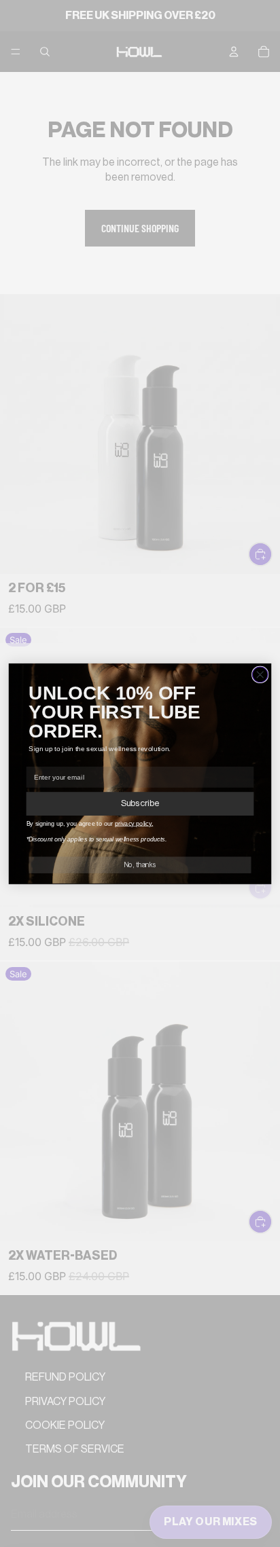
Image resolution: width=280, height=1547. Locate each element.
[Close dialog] (260, 674)
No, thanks (140, 864)
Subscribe (140, 803)
